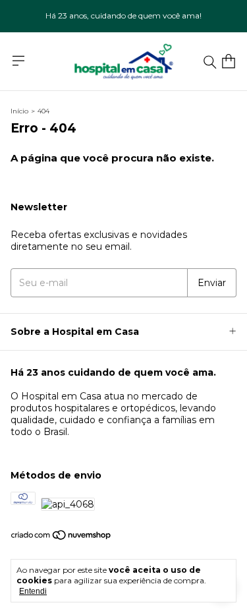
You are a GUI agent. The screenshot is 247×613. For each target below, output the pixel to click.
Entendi (33, 591)
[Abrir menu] (18, 61)
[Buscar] (210, 61)
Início (19, 111)
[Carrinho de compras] (228, 61)
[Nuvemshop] (62, 537)
